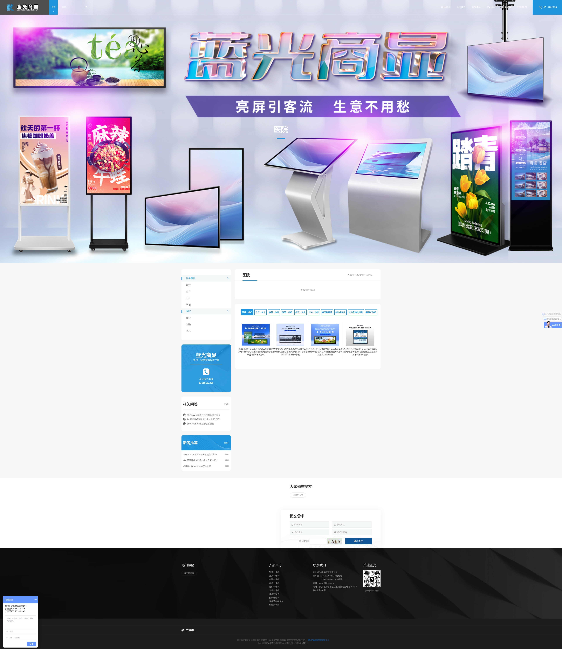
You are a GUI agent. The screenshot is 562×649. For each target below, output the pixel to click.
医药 (188, 331)
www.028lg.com (326, 583)
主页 (53, 7)
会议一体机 (274, 587)
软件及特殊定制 (276, 601)
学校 (188, 304)
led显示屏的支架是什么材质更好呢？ (201, 460)
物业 (188, 318)
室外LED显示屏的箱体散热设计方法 (200, 454)
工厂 (188, 298)
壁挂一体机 (274, 572)
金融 (188, 324)
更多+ (226, 404)
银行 (188, 285)
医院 (188, 311)
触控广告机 (274, 605)
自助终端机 (274, 597)
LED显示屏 (298, 495)
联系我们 (522, 7)
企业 (188, 291)
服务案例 (507, 7)
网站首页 (446, 7)
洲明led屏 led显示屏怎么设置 (197, 466)
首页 (352, 275)
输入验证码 (304, 541)
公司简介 (461, 7)
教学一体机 (274, 583)
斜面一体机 (274, 579)
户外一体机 (274, 590)
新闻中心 (476, 7)
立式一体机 (274, 576)
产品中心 (491, 7)
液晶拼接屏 (274, 594)
